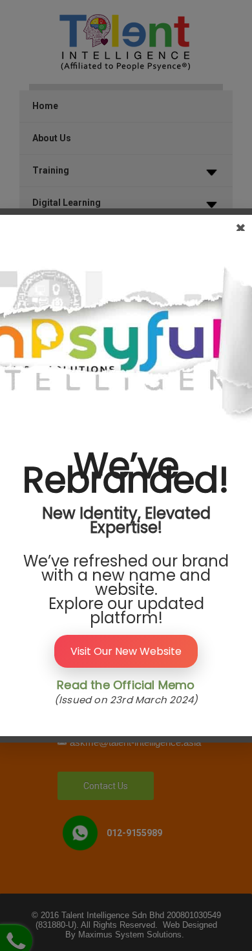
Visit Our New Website (126, 651)
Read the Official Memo (125, 685)
